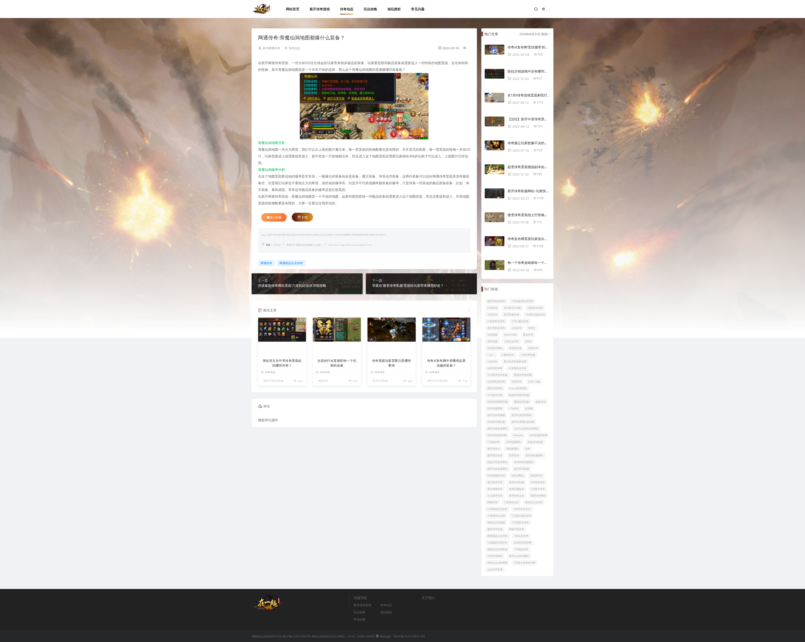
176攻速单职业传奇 (522, 301)
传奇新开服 (515, 348)
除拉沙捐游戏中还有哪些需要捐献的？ (529, 71)
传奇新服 (492, 334)
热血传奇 (541, 401)
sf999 (528, 341)
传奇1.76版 (534, 381)
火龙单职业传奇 (517, 368)
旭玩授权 (394, 9)
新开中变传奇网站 (522, 415)
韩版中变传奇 (516, 529)
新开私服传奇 (511, 314)
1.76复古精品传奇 (521, 515)
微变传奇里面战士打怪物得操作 (529, 215)
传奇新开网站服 (496, 421)
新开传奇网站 (494, 388)
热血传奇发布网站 (497, 462)
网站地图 (385, 636)
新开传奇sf (493, 448)
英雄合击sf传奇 (533, 502)
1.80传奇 (492, 361)
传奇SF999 (510, 334)
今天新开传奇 (494, 395)
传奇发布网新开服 (497, 401)
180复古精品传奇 (535, 314)
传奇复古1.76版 (512, 307)
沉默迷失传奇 (535, 307)
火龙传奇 (492, 314)
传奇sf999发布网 (496, 435)
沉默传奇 (533, 348)
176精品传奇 (521, 549)
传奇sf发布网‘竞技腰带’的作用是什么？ (529, 47)
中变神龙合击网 (496, 515)
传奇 (527, 448)
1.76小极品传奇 (520, 321)
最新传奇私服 (521, 401)
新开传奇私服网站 (497, 468)
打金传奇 (492, 307)
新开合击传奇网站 (519, 556)
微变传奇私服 (494, 529)
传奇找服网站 (513, 442)
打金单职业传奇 (496, 321)
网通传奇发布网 (523, 374)
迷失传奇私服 (516, 482)
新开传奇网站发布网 (523, 421)
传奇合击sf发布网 (497, 562)
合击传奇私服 (494, 569)
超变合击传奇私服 (497, 549)
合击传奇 (517, 327)
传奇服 (529, 408)
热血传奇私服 (535, 442)
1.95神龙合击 (511, 502)
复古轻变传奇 (494, 482)
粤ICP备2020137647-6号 (409, 636)
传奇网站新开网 (496, 381)
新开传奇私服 (521, 468)
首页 (258, 23)
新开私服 (492, 341)
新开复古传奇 (494, 455)
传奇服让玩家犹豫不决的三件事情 (529, 143)
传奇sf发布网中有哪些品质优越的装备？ (446, 363)
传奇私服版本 (516, 488)
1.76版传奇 (493, 442)
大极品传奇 (507, 354)
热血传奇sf (536, 475)
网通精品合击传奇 (291, 263)
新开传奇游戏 (320, 9)
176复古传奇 (538, 488)
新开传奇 (514, 455)
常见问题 (418, 9)
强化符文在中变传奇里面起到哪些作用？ (282, 363)
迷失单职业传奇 (496, 327)
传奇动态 (346, 9)
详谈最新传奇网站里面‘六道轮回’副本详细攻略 (292, 285)
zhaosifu (518, 435)
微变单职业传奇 (496, 301)
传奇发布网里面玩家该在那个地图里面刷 (529, 239)
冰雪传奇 (517, 381)
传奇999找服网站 (524, 462)
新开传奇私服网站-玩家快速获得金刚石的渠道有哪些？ (529, 191)
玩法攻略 (370, 9)
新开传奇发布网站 (497, 428)
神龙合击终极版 (496, 522)
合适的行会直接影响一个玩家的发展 (336, 363)
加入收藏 (275, 217)
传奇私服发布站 (496, 475)
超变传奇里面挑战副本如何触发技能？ (529, 167)
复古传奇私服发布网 (515, 361)
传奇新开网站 (494, 348)
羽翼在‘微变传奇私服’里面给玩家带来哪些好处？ (408, 285)
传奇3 (531, 327)
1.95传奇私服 (528, 354)
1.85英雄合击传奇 (497, 509)
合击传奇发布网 (522, 542)
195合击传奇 (521, 535)
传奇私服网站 (494, 408)
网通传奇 (266, 263)
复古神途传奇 (494, 488)
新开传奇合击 (516, 495)
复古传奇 (528, 334)
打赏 (304, 217)
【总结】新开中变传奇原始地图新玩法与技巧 (529, 119)
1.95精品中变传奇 (497, 542)
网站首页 (292, 9)
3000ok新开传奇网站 (526, 428)
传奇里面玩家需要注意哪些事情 (391, 363)
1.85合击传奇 (511, 341)
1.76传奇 (514, 408)
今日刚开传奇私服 (497, 374)
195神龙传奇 (538, 482)
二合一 (491, 354)
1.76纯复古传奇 (520, 522)
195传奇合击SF (522, 509)
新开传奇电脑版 (496, 415)
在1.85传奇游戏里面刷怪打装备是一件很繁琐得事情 (529, 95)
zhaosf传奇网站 (518, 388)
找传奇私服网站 (534, 455)
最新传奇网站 (538, 495)
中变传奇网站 (494, 556)
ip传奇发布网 (494, 368)
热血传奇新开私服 (519, 395)
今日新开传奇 (494, 495)
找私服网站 (512, 448)
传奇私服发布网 (538, 435)
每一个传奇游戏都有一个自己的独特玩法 (529, 263)
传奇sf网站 (518, 475)
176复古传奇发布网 (524, 562)
